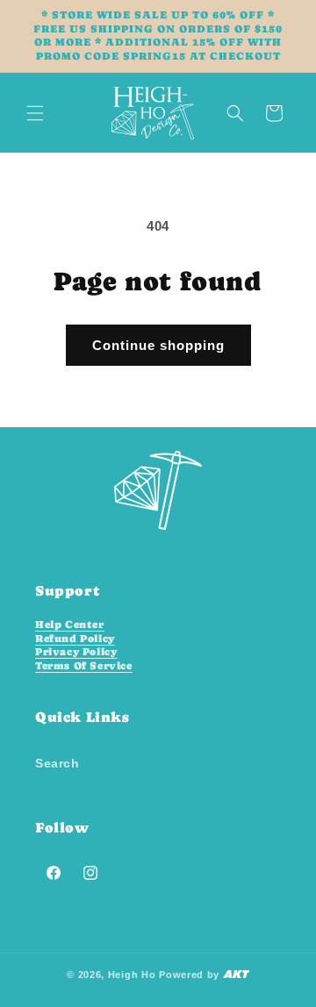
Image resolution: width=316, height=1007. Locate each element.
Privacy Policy (76, 652)
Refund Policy (75, 638)
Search (57, 763)
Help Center (69, 624)
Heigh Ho (132, 974)
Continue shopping (158, 345)
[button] (35, 113)
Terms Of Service (84, 666)
